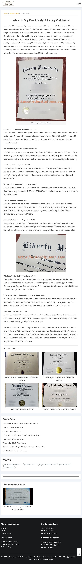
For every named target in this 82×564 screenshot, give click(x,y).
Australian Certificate (12, 464)
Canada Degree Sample (49, 533)
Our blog (3, 530)
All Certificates (14, 13)
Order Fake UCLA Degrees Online (22, 409)
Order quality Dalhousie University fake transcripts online (21, 423)
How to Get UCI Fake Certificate (13, 439)
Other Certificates (49, 464)
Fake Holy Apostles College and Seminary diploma (59, 409)
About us (3, 528)
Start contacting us (7, 547)
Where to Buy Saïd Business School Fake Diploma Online (22, 435)
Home (6, 13)
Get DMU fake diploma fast (12, 431)
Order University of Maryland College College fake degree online (24, 447)
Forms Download (6, 533)
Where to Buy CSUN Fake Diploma (14, 443)
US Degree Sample (47, 528)
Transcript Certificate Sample (10, 544)
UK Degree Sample (47, 530)
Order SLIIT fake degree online (13, 427)
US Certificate (9, 467)
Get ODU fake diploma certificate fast (15, 451)
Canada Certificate (31, 464)
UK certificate (64, 464)
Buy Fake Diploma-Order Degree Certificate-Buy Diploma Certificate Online (30, 557)
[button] (77, 4)
